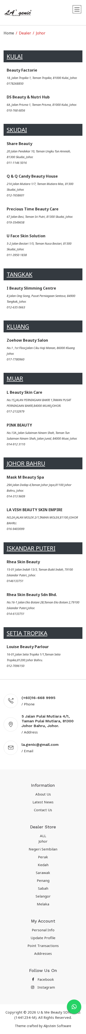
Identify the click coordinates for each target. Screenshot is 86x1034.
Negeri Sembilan (43, 849)
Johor (43, 841)
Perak (43, 856)
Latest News (43, 802)
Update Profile (43, 937)
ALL (43, 835)
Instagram (46, 987)
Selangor (43, 896)
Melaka (43, 904)
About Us (43, 794)
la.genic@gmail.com (40, 744)
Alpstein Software (57, 1026)
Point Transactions (43, 945)
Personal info (43, 929)
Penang (43, 880)
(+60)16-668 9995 (38, 697)
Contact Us (43, 809)
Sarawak (43, 872)
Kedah (43, 864)
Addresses (43, 953)
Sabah (43, 888)
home (9, 33)
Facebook (45, 979)
